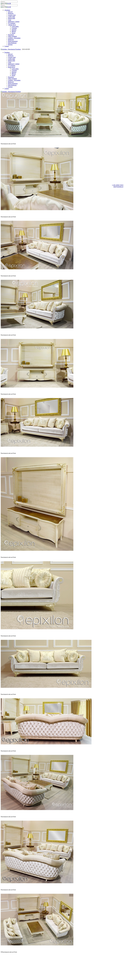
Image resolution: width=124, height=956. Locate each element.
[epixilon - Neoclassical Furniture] (11, 49)
